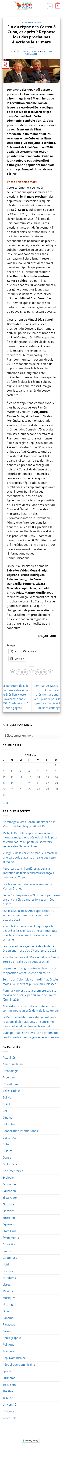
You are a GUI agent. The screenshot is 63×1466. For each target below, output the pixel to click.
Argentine (9, 1077)
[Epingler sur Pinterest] (38, 672)
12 (20, 777)
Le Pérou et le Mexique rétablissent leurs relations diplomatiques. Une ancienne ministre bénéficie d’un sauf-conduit (29, 1021)
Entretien (9, 1218)
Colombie (9, 1124)
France (7, 1251)
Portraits (8, 1351)
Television (9, 1385)
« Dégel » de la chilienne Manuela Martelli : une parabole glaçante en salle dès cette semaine (30, 857)
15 (47, 777)
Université (9, 1404)
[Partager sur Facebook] (19, 672)
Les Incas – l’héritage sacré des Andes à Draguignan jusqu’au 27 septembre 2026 (29, 948)
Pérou (7, 1331)
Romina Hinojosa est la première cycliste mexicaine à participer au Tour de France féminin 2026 (30, 995)
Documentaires (13, 1171)
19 (20, 783)
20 (29, 783)
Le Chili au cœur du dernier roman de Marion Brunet (27, 886)
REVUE (19, 1451)
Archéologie (10, 1071)
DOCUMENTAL (50, 1451)
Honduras (9, 1278)
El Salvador (10, 1198)
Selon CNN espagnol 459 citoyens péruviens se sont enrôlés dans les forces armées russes (31, 899)
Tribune (8, 1398)
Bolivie (7, 1097)
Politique (8, 1344)
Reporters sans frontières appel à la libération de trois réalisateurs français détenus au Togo (28, 873)
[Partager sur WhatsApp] (12, 672)
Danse (7, 1157)
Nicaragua (9, 1304)
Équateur (9, 1224)
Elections (9, 1204)
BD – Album (10, 1084)
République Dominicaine (19, 1365)
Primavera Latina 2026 (39, 1453)
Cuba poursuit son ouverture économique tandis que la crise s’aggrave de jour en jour (31, 1035)
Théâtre (8, 1391)
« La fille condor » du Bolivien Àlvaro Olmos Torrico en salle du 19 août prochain (31, 959)
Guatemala (10, 1258)
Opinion (8, 1311)
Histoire (8, 1271)
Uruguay (8, 1411)
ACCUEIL (8, 1451)
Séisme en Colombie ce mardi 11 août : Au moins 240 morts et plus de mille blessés (30, 982)
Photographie (12, 1338)
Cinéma (8, 1117)
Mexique (8, 1291)
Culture (7, 1151)
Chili (5, 1111)
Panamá (8, 1318)
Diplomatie (10, 1164)
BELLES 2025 (17, 1453)
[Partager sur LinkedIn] (44, 672)
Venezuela (9, 1418)
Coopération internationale (21, 1131)
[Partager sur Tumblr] (50, 672)
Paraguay (9, 1324)
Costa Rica (9, 1138)
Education (9, 1191)
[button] (50, 6)
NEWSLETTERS (32, 1451)
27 (29, 789)
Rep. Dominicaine (14, 1358)
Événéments (11, 1238)
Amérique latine (13, 1064)
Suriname (9, 1378)
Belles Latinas (11, 1091)
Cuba (38, 22)
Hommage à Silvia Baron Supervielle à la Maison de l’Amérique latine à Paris (29, 824)
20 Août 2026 (40, 1456)
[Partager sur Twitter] (25, 672)
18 (12, 783)
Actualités (28, 22)
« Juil (6, 803)
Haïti (6, 1264)
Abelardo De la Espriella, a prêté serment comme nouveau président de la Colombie (31, 1008)
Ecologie (8, 1177)
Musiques (9, 1298)
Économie (9, 1184)
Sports (7, 1371)
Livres (6, 1284)
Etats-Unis (9, 1231)
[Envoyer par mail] (31, 672)
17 (4, 783)
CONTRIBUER (23, 1456)
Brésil (6, 1104)
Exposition (9, 1244)
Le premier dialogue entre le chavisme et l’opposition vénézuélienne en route (29, 970)
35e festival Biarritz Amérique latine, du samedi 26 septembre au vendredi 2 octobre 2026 (28, 915)
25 (12, 789)
